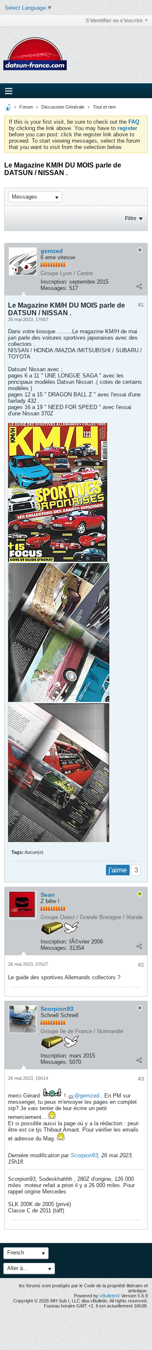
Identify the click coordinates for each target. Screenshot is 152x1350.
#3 (141, 1079)
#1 (141, 305)
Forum (26, 106)
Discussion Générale (62, 106)
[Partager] (138, 286)
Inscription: (54, 282)
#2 (141, 965)
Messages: (54, 288)
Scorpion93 (57, 1008)
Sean (48, 894)
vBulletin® (110, 1295)
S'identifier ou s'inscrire (114, 21)
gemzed (52, 250)
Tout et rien (104, 106)
